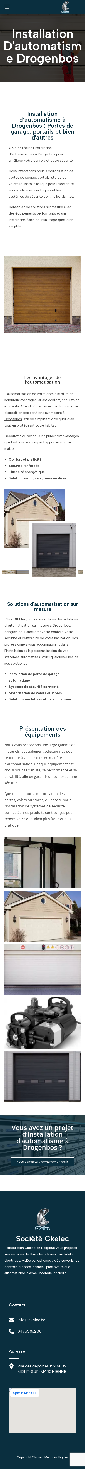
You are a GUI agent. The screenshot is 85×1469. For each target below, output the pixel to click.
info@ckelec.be (31, 1319)
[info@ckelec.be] (11, 1320)
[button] (7, 7)
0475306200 (29, 1331)
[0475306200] (11, 1331)
